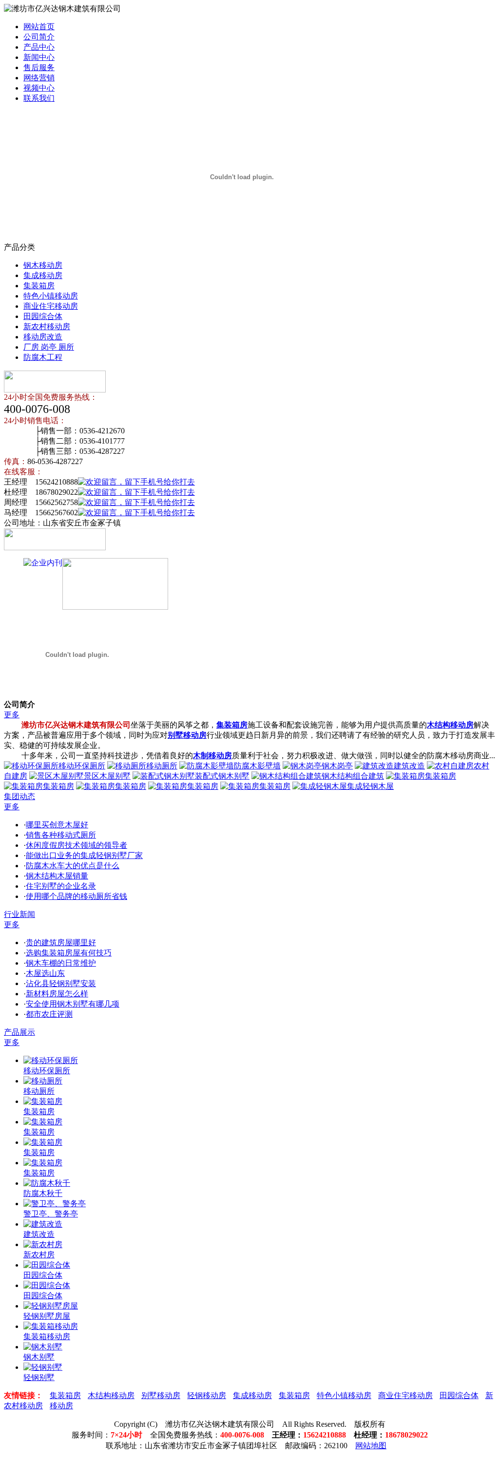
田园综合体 (42, 316)
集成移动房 (42, 275)
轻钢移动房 (206, 1395)
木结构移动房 (111, 1395)
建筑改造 (409, 766)
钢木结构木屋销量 (57, 876)
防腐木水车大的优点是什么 (72, 865)
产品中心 (39, 47)
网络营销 (39, 78)
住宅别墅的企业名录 (61, 886)
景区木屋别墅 (107, 776)
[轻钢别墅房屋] (50, 1306)
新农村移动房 (46, 326)
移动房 (61, 1405)
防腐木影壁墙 (257, 766)
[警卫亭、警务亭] (54, 1203)
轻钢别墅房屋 (46, 1316)
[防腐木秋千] (46, 1183)
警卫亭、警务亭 (50, 1214)
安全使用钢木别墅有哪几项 (72, 1004)
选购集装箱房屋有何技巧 (69, 953)
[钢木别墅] (42, 1347)
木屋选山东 (45, 973)
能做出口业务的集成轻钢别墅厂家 (84, 855)
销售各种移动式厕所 (61, 835)
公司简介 (39, 37)
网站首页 (39, 26)
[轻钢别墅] (42, 1367)
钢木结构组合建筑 (353, 776)
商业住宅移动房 (50, 306)
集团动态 (19, 796)
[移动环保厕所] (50, 1060)
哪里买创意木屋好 (57, 825)
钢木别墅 (39, 1357)
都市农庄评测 (49, 1014)
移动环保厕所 (81, 766)
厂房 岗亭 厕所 (48, 347)
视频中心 (39, 88)
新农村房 (39, 1255)
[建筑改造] (42, 1224)
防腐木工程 (42, 357)
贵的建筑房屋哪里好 (61, 942)
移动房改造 (42, 337)
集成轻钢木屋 (370, 786)
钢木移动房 (42, 265)
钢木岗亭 (337, 766)
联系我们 (39, 98)
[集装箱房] (42, 1101)
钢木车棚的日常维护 (61, 963)
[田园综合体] (46, 1265)
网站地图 (370, 1445)
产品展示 (19, 1032)
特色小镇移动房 (50, 296)
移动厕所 (161, 766)
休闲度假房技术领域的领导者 (76, 845)
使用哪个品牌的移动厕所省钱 (76, 896)
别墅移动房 (160, 1395)
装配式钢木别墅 (222, 776)
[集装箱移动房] (50, 1326)
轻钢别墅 (39, 1377)
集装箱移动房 (46, 1336)
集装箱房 (39, 285)
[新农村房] (42, 1244)
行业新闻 (19, 914)
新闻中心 (39, 57)
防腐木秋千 (42, 1193)
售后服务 (39, 67)
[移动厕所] (42, 1081)
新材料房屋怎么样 (57, 994)
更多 (11, 714)
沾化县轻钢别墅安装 (61, 983)
